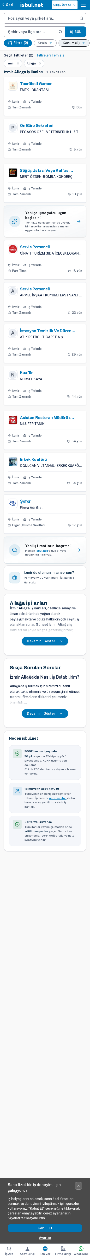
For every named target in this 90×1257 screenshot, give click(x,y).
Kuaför (26, 372)
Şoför (25, 501)
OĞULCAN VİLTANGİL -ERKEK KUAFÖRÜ (51, 466)
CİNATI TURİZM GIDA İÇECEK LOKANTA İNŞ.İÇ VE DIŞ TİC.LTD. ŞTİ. (51, 253)
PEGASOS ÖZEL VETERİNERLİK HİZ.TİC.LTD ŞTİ (51, 132)
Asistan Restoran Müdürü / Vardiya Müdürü (45, 417)
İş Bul (75, 32)
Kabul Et (45, 1228)
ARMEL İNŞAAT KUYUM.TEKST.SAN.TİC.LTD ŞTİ (51, 295)
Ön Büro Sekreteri (37, 125)
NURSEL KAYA (31, 379)
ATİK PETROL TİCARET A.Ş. (42, 337)
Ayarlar (45, 1238)
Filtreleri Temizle (50, 55)
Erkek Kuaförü (33, 459)
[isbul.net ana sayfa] (31, 5)
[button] (83, 5)
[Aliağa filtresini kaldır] (40, 63)
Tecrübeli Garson (36, 83)
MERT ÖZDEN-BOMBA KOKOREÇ (46, 177)
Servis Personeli (35, 246)
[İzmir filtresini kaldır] (18, 63)
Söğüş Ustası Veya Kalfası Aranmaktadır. (44, 170)
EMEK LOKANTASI (34, 90)
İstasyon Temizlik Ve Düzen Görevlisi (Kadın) (46, 331)
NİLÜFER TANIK (32, 424)
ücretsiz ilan (57, 798)
